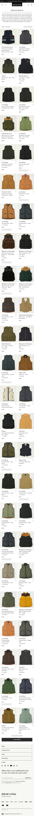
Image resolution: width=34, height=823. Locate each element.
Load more (17, 739)
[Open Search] (5, 5)
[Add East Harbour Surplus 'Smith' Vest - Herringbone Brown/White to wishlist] (33, 315)
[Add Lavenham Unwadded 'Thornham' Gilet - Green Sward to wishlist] (33, 134)
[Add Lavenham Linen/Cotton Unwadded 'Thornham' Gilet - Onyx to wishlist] (16, 105)
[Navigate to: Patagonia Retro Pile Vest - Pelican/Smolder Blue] (8, 394)
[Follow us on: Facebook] (2, 766)
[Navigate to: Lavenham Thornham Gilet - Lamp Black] (8, 481)
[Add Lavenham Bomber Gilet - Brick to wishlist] (33, 192)
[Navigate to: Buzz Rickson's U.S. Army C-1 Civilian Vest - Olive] (8, 334)
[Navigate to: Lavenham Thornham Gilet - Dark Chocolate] (8, 305)
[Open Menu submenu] (2, 5)
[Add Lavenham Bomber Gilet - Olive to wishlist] (16, 696)
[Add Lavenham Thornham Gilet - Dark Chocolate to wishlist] (16, 315)
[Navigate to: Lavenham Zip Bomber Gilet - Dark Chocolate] (8, 657)
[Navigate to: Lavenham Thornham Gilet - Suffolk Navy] (8, 362)
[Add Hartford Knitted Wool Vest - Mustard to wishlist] (33, 431)
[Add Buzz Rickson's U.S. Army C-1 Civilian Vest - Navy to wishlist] (33, 76)
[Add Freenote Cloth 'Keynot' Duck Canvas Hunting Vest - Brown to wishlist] (16, 192)
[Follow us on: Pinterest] (8, 766)
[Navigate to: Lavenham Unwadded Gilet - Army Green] (8, 511)
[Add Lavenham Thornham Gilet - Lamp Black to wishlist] (16, 491)
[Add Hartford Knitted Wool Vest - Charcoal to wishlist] (33, 667)
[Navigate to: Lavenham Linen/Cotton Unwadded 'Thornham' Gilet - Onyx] (8, 94)
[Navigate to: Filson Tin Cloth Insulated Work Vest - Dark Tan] (8, 715)
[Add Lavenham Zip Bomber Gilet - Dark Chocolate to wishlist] (16, 667)
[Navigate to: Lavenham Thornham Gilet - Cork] (8, 571)
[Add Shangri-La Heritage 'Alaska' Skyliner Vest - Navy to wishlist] (33, 344)
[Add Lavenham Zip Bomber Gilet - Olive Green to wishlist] (33, 581)
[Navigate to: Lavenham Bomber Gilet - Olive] (8, 686)
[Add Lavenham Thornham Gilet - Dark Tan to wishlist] (33, 491)
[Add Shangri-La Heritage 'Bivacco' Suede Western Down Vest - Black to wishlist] (16, 284)
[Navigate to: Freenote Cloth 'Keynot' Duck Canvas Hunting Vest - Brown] (8, 182)
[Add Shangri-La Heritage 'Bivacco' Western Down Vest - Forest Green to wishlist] (33, 284)
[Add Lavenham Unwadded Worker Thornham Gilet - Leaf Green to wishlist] (33, 726)
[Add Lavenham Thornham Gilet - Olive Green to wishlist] (16, 460)
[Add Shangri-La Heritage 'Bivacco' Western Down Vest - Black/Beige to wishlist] (33, 550)
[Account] (28, 5)
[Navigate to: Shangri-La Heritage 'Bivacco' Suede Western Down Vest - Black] (8, 274)
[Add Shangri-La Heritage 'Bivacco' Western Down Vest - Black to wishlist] (33, 251)
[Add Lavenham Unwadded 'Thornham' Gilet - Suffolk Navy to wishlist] (33, 47)
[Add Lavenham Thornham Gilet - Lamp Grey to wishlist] (33, 222)
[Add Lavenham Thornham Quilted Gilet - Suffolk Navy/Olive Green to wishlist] (33, 696)
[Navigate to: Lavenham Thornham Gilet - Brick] (8, 211)
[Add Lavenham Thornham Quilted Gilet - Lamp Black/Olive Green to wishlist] (16, 550)
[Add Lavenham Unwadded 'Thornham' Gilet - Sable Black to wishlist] (33, 105)
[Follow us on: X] (17, 766)
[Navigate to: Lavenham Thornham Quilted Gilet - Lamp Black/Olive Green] (8, 539)
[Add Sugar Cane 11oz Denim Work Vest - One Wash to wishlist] (33, 460)
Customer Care (5, 750)
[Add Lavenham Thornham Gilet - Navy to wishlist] (33, 404)
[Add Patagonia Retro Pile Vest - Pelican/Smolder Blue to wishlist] (16, 404)
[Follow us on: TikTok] (14, 766)
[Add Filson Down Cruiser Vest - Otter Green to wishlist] (16, 76)
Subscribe (27, 777)
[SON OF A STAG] (17, 5)
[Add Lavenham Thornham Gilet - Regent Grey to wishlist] (33, 639)
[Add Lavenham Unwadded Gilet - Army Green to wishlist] (16, 521)
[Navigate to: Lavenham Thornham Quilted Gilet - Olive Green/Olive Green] (8, 599)
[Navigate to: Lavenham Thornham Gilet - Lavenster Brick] (8, 628)
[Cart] (31, 5)
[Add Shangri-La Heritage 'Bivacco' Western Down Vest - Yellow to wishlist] (33, 610)
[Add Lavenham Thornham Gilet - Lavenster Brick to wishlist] (16, 639)
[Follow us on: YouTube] (11, 766)
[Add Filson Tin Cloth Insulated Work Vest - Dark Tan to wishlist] (16, 726)
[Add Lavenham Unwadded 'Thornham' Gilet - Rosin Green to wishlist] (16, 162)
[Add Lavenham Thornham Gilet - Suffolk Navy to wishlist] (16, 373)
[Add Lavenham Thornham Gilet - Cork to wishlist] (16, 581)
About (3, 746)
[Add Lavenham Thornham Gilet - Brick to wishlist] (16, 222)
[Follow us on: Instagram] (5, 766)
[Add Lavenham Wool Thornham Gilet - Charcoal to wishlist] (33, 162)
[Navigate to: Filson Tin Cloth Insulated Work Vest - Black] (8, 421)
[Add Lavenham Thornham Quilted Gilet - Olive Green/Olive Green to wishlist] (16, 610)
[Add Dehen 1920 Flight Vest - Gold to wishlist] (33, 373)
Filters (6, 26)
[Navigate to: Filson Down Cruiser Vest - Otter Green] (8, 66)
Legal (3, 754)
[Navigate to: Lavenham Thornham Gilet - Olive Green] (8, 450)
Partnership (5, 758)
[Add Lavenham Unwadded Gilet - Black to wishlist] (33, 521)
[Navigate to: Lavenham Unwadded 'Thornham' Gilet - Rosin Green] (8, 152)
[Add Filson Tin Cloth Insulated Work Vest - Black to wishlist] (16, 431)
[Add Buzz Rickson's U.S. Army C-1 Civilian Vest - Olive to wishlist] (16, 344)
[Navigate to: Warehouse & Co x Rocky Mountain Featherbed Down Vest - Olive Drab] (8, 123)
